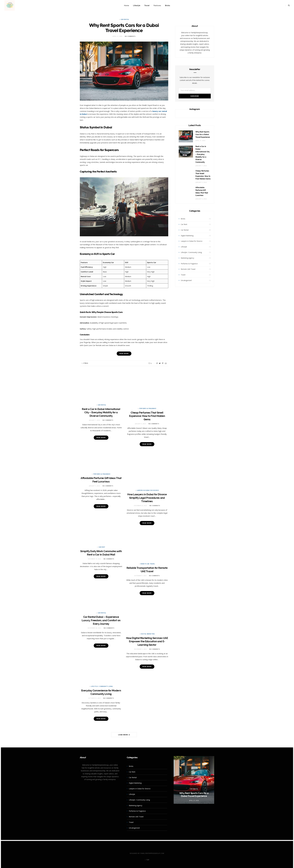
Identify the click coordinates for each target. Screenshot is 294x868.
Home (126, 5)
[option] (194, 780)
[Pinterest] (162, 363)
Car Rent (102, 547)
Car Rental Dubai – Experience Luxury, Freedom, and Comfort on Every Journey (101, 620)
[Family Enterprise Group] (9, 5)
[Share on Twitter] (160, 363)
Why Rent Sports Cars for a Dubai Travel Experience (124, 28)
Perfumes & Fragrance (147, 408)
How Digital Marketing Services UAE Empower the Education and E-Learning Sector (147, 641)
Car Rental (125, 19)
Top (147, 860)
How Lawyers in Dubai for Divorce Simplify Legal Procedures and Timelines (147, 498)
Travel (146, 5)
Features (157, 5)
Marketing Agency (187, 258)
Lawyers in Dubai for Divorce (148, 490)
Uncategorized (186, 280)
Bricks (167, 5)
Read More (101, 438)
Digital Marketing (148, 634)
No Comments (130, 36)
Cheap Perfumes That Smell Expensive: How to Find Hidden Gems (147, 416)
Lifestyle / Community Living (102, 686)
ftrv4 (85, 363)
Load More (123, 735)
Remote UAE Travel (148, 564)
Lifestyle (136, 5)
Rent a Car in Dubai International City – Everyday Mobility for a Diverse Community (101, 412)
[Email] (166, 363)
